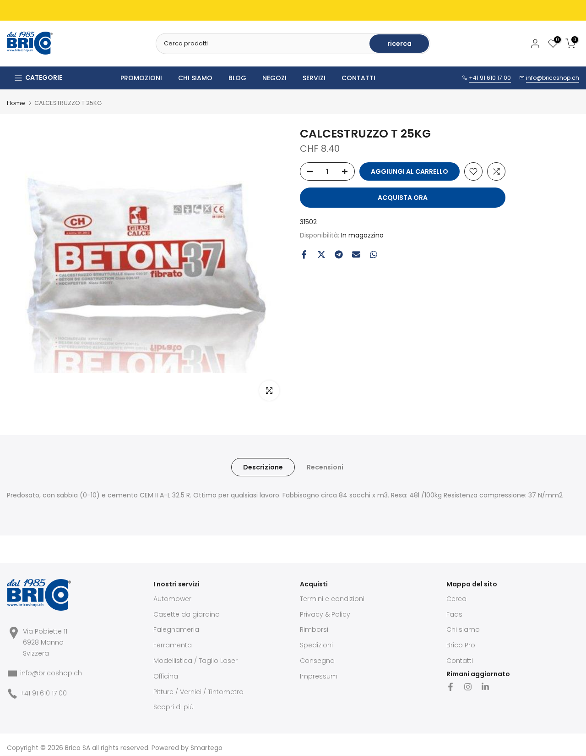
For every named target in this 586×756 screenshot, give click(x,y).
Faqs (454, 614)
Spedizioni (316, 645)
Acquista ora (403, 197)
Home (16, 103)
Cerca (456, 598)
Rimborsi (314, 629)
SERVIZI (314, 78)
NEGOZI (274, 78)
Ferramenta (172, 645)
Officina (165, 676)
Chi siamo (463, 629)
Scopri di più (173, 707)
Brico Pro (460, 645)
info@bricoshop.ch (552, 78)
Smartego (206, 747)
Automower (172, 598)
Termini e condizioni (332, 598)
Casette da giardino (186, 614)
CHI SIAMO (195, 78)
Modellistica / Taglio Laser (195, 660)
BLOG (237, 78)
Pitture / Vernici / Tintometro (198, 691)
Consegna (317, 660)
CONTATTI (358, 78)
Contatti (459, 660)
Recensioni (325, 467)
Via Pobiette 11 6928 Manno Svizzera (45, 642)
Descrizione (263, 467)
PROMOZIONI (141, 78)
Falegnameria (176, 629)
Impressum (318, 676)
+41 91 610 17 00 (490, 78)
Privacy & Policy (325, 614)
